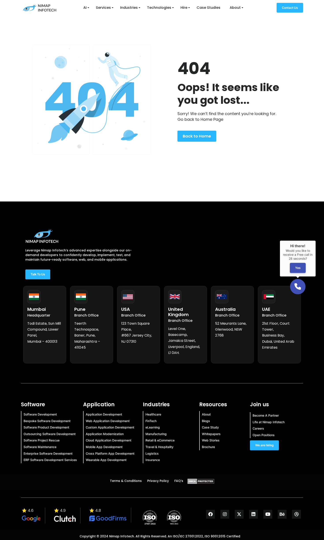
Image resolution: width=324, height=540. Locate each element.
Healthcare (153, 414)
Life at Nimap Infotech (269, 422)
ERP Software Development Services (50, 460)
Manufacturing (156, 434)
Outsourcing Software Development (50, 434)
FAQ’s (178, 481)
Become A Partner (266, 415)
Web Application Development (108, 421)
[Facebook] (210, 514)
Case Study (210, 427)
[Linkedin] (253, 514)
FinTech (150, 421)
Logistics (152, 453)
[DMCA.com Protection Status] (201, 482)
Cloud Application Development (108, 440)
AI (85, 7)
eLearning (152, 427)
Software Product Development (46, 427)
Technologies (159, 7)
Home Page (212, 119)
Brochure (208, 447)
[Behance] (282, 514)
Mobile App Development (104, 447)
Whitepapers (211, 434)
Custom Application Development (110, 427)
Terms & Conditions (126, 481)
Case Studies (208, 7)
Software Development (40, 414)
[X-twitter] (239, 514)
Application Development (104, 414)
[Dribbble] (296, 514)
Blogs (206, 421)
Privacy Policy (158, 481)
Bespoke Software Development (47, 421)
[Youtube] (267, 514)
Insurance (152, 460)
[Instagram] (224, 514)
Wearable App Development (106, 460)
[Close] (316, 241)
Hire (184, 7)
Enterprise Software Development (48, 453)
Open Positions (264, 435)
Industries (129, 7)
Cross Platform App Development (110, 453)
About (235, 7)
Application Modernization (105, 434)
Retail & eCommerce (160, 440)
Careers (258, 428)
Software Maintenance (40, 447)
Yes (297, 268)
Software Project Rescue (42, 440)
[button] (297, 286)
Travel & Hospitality (159, 447)
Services (103, 7)
